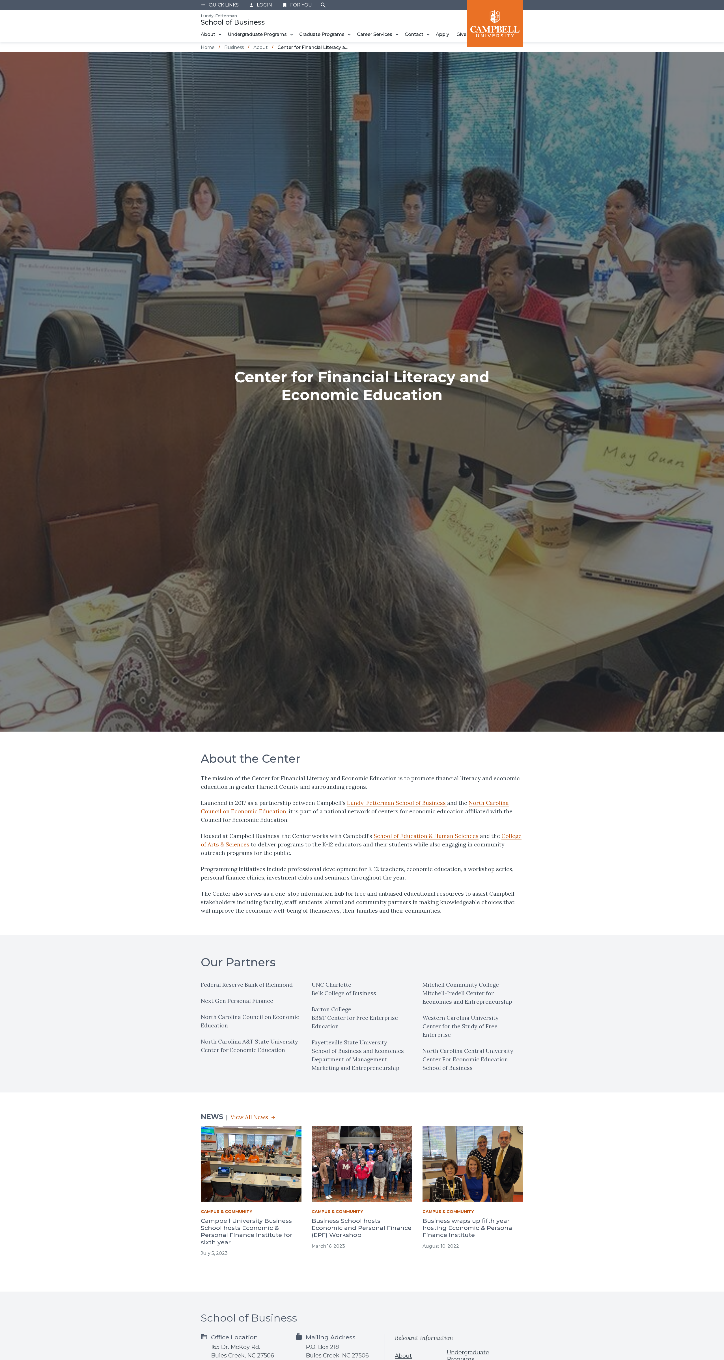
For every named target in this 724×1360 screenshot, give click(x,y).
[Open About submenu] (220, 34)
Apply (442, 34)
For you (297, 5)
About (208, 34)
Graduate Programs (321, 34)
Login (260, 5)
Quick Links (220, 5)
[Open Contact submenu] (428, 34)
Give (461, 34)
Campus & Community (226, 1211)
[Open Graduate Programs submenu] (349, 34)
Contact (414, 34)
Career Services (374, 34)
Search (323, 5)
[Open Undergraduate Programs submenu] (291, 34)
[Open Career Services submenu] (397, 34)
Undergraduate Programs (257, 34)
